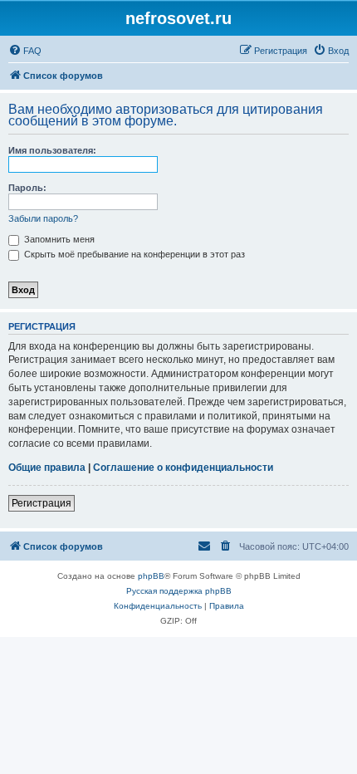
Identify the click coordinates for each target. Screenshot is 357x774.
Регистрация (41, 503)
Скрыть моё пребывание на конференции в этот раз (133, 254)
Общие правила (47, 467)
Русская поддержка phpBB (179, 590)
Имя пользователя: (52, 150)
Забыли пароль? (43, 218)
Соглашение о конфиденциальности (183, 467)
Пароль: (27, 188)
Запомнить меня (58, 239)
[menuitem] (25, 51)
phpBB (151, 575)
